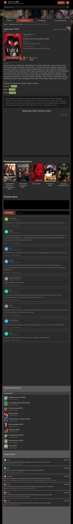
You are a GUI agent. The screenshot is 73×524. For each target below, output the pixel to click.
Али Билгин (26, 39)
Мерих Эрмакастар (48, 75)
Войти (61, 3)
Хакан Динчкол (15, 75)
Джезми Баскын (61, 67)
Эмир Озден (58, 75)
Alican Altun (34, 78)
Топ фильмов (25, 20)
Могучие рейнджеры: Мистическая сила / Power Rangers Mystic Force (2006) (31, 480)
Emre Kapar (25, 76)
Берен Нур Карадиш (19, 67)
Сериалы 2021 (8, 83)
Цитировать (17, 225)
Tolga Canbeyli (62, 69)
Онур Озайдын (8, 67)
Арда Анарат (46, 65)
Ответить (7, 225)
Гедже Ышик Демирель (55, 73)
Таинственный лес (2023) (14, 464)
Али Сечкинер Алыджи (27, 75)
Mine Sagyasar (26, 78)
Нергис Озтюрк (48, 76)
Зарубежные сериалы (19, 83)
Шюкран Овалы (40, 71)
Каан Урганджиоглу (10, 65)
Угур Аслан (38, 65)
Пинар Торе (56, 76)
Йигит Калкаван (8, 71)
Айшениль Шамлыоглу (35, 76)
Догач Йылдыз (17, 78)
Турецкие (35, 83)
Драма (29, 83)
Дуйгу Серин (46, 69)
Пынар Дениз (20, 65)
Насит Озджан (62, 78)
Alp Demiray (53, 69)
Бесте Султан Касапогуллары (40, 39)
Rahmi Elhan (64, 76)
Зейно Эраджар (29, 65)
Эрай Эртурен (49, 71)
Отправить (9, 212)
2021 (29, 34)
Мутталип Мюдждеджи (62, 71)
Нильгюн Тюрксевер (50, 67)
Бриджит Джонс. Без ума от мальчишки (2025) (21, 488)
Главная (9, 20)
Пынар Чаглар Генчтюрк (58, 65)
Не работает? (63, 114)
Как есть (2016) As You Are (14, 472)
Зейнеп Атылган (31, 67)
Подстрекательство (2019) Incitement (18, 496)
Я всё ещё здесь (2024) (13, 505)
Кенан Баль (17, 76)
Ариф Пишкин (53, 78)
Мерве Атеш (15, 69)
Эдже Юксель (8, 78)
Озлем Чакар (34, 73)
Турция (25, 34)
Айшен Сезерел (44, 78)
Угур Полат (39, 67)
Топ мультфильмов (60, 20)
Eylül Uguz (38, 75)
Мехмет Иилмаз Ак (20, 71)
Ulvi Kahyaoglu (43, 73)
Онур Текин (7, 69)
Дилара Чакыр (36, 69)
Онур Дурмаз (8, 73)
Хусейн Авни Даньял (25, 69)
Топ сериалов (41, 20)
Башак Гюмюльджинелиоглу (20, 73)
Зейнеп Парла (30, 71)
